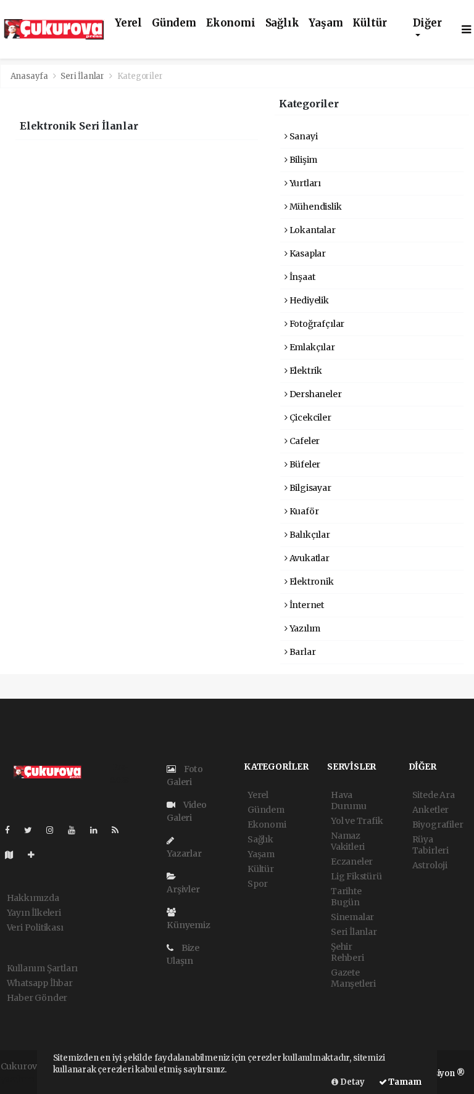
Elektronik (311, 581)
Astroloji (429, 865)
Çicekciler (309, 417)
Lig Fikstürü (356, 876)
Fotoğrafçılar (316, 323)
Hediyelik (308, 300)
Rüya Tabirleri (430, 845)
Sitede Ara (433, 794)
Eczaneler (352, 861)
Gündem (174, 23)
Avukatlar (309, 558)
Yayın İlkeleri (34, 912)
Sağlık (282, 23)
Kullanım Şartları (42, 968)
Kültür (369, 23)
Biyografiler (438, 824)
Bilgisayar (309, 487)
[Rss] (120, 830)
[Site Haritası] (14, 854)
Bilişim (302, 159)
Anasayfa (30, 76)
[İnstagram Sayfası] (55, 830)
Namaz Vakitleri (348, 841)
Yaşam (326, 23)
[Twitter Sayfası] (33, 830)
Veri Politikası (35, 927)
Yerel (128, 23)
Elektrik (305, 370)
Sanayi (302, 136)
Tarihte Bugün (346, 897)
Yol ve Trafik (357, 820)
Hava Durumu (349, 800)
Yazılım (304, 628)
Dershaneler (315, 394)
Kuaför (303, 511)
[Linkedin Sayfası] (98, 830)
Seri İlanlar (82, 76)
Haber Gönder (37, 997)
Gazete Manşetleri (353, 978)
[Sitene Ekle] (36, 854)
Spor (257, 883)
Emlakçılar (311, 347)
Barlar (301, 651)
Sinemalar (352, 917)
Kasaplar (307, 253)
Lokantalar (312, 230)
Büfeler (304, 464)
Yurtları (304, 183)
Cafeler (304, 440)
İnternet (306, 605)
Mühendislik (315, 206)
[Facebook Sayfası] (12, 830)
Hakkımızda (33, 897)
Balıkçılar (309, 534)
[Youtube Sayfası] (76, 830)
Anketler (430, 809)
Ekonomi (231, 23)
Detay (351, 1082)
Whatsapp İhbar (40, 983)
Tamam (404, 1082)
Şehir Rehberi (347, 952)
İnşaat (301, 276)
